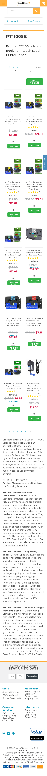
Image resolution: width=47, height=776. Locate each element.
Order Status (30, 694)
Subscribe (32, 676)
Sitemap (10, 753)
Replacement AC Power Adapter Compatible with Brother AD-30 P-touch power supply (34, 388)
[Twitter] (3, 733)
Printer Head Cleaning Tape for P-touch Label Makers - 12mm (13, 386)
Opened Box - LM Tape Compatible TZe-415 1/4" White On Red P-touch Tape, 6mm (34, 321)
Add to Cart (14, 146)
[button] (23, 21)
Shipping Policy (9, 715)
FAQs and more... (10, 713)
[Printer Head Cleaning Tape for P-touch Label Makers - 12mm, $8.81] (13, 368)
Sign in (28, 691)
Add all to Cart (34, 82)
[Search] (36, 10)
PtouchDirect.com (35, 762)
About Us (29, 712)
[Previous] (5, 67)
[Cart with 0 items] (43, 3)
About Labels (31, 710)
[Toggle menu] (3, 3)
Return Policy (8, 718)
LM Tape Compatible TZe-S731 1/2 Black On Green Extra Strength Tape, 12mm (13, 253)
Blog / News (30, 715)
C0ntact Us (7, 720)
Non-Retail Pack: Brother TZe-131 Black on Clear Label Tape (33, 252)
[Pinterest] (13, 733)
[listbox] (34, 72)
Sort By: (39, 67)
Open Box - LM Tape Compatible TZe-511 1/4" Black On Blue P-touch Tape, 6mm (13, 321)
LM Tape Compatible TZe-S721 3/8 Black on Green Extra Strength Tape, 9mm (33, 185)
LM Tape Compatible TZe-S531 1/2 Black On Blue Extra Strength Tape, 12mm (13, 120)
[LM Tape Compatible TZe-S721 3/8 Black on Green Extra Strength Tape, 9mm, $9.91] (34, 166)
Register (36, 691)
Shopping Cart (31, 698)
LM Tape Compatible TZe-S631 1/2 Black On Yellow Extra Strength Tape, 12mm (13, 185)
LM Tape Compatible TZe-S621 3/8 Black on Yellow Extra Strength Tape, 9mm (33, 120)
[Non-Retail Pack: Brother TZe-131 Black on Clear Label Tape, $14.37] (34, 234)
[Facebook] (8, 733)
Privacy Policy (31, 717)
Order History (31, 696)
